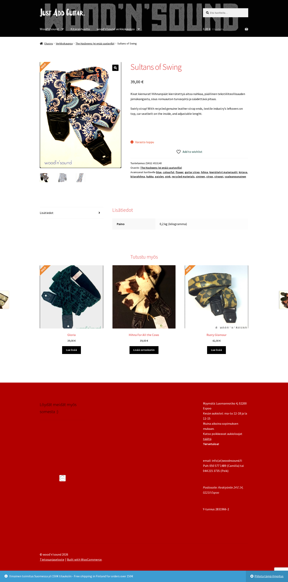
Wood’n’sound (49, 29)
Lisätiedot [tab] (46, 213)
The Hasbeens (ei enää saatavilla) (95, 43)
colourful (168, 172)
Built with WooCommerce (84, 559)
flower (179, 172)
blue (158, 172)
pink (167, 176)
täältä (207, 439)
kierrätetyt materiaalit (223, 172)
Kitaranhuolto (80, 29)
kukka (150, 176)
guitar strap (192, 172)
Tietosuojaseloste (52, 559)
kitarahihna (137, 176)
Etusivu (48, 43)
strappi (218, 176)
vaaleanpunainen (235, 176)
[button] (115, 68)
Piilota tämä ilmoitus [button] (268, 576)
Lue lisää (71, 350)
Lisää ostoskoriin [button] (144, 350)
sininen (200, 176)
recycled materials (183, 176)
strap (209, 176)
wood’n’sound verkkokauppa (116, 29)
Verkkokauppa (64, 43)
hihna (204, 172)
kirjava (243, 172)
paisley (159, 176)
